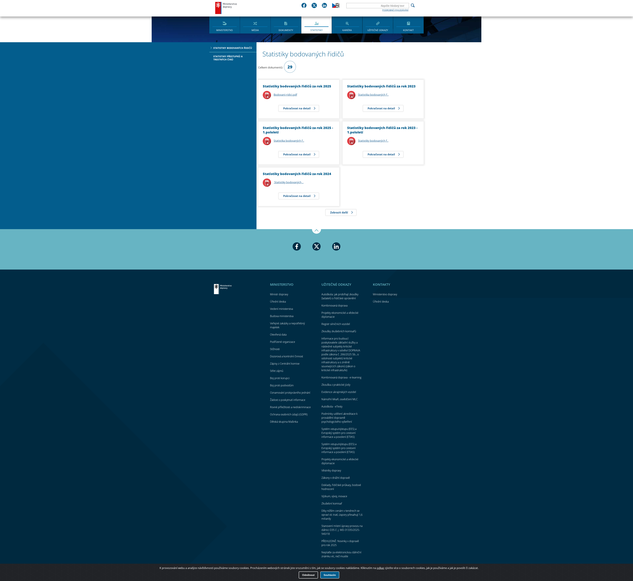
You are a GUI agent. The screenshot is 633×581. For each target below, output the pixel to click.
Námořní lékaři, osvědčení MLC (339, 399)
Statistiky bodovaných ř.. (373, 141)
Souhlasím (330, 575)
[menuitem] (224, 24)
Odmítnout (308, 575)
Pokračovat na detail (297, 108)
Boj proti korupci (280, 378)
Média (255, 30)
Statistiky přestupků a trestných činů (228, 58)
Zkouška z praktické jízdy (335, 385)
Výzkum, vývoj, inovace (334, 496)
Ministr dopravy (279, 294)
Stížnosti (275, 349)
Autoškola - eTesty (331, 406)
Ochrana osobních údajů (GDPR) (288, 414)
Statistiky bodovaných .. (288, 182)
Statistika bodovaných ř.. (289, 141)
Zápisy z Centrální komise (285, 363)
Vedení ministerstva (281, 309)
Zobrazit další (339, 212)
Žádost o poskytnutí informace (287, 400)
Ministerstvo (224, 30)
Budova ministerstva (281, 316)
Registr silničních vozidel (335, 324)
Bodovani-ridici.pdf (285, 95)
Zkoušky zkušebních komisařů (338, 331)
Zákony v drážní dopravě (335, 478)
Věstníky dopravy (331, 470)
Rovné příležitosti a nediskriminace (290, 407)
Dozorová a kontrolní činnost (286, 356)
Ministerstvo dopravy (226, 8)
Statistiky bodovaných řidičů (232, 47)
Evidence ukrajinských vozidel (338, 392)
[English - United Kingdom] (335, 7)
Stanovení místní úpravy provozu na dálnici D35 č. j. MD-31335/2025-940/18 (341, 530)
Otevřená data (278, 334)
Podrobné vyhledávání (395, 10)
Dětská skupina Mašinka (284, 421)
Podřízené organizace (282, 342)
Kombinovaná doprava (334, 305)
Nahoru (316, 231)
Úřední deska (278, 301)
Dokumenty (286, 30)
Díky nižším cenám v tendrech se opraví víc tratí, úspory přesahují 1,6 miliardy (341, 514)
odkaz (380, 568)
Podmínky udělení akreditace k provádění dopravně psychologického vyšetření (339, 417)
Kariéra (347, 30)
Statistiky (316, 30)
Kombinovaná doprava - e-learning (341, 377)
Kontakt (408, 30)
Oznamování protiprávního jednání (290, 392)
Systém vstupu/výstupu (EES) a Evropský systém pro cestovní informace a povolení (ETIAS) (338, 433)
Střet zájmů (276, 371)
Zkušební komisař (331, 503)
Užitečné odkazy (377, 30)
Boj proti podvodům (282, 385)
